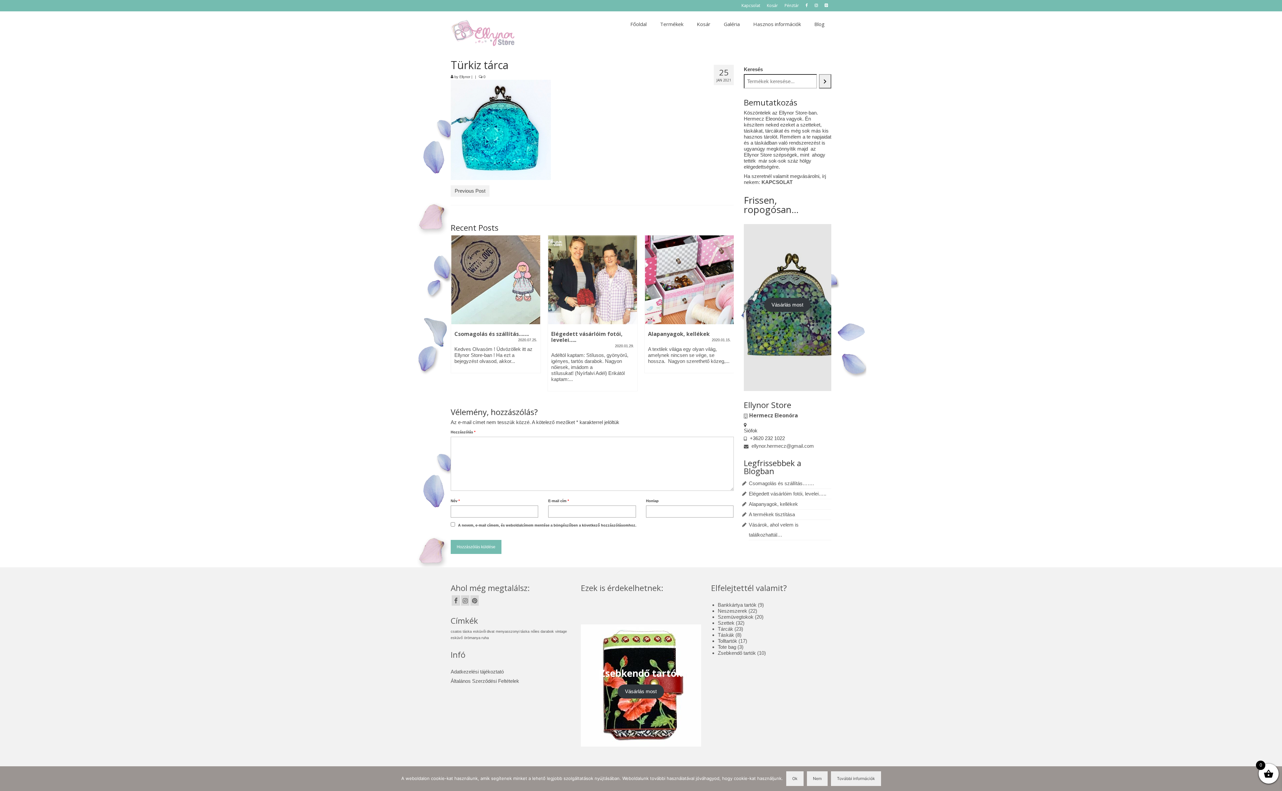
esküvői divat (483, 631)
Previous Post (470, 191)
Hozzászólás (463, 432)
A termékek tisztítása (772, 514)
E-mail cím (558, 501)
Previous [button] (456, 316)
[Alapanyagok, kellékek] (592, 279)
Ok (795, 778)
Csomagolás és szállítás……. (781, 483)
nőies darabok (542, 631)
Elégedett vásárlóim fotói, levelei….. (787, 494)
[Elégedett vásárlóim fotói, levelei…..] (496, 279)
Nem (817, 778)
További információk (856, 778)
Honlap (652, 501)
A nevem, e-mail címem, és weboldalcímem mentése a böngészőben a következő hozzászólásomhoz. (547, 525)
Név (455, 501)
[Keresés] (825, 81)
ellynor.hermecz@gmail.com (782, 446)
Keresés (753, 69)
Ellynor (464, 77)
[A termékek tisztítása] (689, 279)
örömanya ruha (476, 638)
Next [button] (728, 316)
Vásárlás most (787, 305)
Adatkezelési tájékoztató (477, 671)
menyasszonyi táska (512, 631)
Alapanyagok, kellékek (773, 504)
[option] (495, 316)
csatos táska (461, 631)
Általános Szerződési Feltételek (485, 681)
